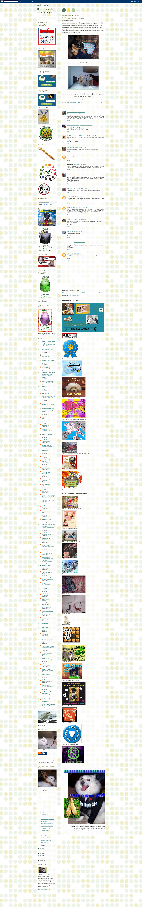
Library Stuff (44, 835)
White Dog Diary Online (48, 349)
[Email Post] (102, 102)
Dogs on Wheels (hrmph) (47, 382)
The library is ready (45, 828)
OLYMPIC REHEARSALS (47, 579)
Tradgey (43, 649)
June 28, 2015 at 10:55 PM (90, 135)
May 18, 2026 (45, 351)
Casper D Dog (45, 545)
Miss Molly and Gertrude (48, 679)
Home (83, 292)
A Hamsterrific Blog (47, 653)
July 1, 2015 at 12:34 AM (81, 207)
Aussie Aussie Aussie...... (47, 681)
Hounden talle (44, 821)
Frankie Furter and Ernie (73, 125)
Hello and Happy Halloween (48, 694)
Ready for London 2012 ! (47, 561)
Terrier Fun (44, 386)
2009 (41, 860)
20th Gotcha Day (45, 425)
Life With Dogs (45, 658)
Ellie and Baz (45, 623)
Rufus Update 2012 (46, 584)
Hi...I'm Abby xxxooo (47, 639)
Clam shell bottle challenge (48, 446)
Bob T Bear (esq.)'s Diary (48, 489)
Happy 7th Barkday (46, 468)
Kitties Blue (70, 112)
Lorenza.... (44, 435)
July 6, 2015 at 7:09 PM (80, 219)
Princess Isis (45, 450)
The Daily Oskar (46, 565)
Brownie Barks (45, 701)
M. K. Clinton (70, 188)
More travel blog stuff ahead (48, 462)
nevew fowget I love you (47, 430)
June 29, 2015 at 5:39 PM (85, 174)
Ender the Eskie (46, 593)
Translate (50, 204)
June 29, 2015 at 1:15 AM (80, 147)
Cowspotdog (70, 156)
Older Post (101, 292)
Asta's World (45, 429)
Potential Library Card (46, 833)
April (42, 845)
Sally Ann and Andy (44, 874)
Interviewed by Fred (46, 441)
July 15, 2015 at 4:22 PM (79, 242)
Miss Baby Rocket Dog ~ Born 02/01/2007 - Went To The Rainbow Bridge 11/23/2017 (48, 397)
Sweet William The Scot (73, 174)
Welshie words (44, 842)
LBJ (68, 231)
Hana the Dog (45, 685)
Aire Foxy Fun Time (47, 698)
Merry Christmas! (45, 451)
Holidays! (44, 600)
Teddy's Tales (45, 466)
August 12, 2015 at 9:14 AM (74, 253)
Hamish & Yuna (45, 599)
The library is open (45, 830)
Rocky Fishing (45, 635)
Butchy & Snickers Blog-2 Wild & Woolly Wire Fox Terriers (48, 706)
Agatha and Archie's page (48, 495)
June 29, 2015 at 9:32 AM (80, 156)
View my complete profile (44, 889)
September (43, 814)
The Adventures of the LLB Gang (75, 135)
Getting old (44, 363)
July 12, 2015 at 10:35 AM (76, 231)
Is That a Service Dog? (47, 659)
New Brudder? (45, 507)
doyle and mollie (46, 484)
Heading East (45, 619)
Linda (68, 196)
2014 (41, 848)
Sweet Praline (45, 423)
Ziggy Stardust (70, 219)
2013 (41, 851)
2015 (41, 812)
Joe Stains (44, 588)
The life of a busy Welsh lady (47, 819)
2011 (41, 855)
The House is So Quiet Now (48, 368)
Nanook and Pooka (46, 519)
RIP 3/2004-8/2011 (46, 614)
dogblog (44, 505)
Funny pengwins (45, 491)
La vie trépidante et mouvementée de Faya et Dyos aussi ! (48, 559)
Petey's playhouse (46, 532)
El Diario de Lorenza (47, 434)
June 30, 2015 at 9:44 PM (76, 196)
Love (43, 520)
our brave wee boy (46, 485)
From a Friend (45, 480)
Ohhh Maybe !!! (45, 419)
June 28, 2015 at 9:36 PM (86, 125)
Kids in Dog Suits (46, 674)
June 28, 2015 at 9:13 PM (79, 112)
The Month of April (46, 665)
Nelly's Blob (45, 634)
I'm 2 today (44, 654)
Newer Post (65, 292)
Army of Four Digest (47, 355)
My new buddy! (45, 595)
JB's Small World (46, 367)
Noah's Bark (45, 627)
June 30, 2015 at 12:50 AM (80, 188)
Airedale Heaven (46, 455)
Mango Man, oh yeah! (46, 534)
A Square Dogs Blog (47, 577)
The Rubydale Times (47, 445)
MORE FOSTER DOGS (47, 553)
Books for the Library (46, 837)
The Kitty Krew (45, 604)
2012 (41, 853)
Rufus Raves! (45, 583)
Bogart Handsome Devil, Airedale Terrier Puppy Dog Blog (48, 410)
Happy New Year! (45, 356)
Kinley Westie (70, 147)
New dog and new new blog (48, 670)
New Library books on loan (47, 823)
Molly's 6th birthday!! (46, 541)
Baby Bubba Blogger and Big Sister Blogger (46, 8)
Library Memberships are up (47, 826)
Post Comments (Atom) (74, 295)
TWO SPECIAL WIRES (47, 381)
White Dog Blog (71, 207)
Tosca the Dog (45, 618)
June (42, 817)
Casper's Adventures (47, 551)
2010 (41, 858)
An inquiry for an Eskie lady (47, 840)
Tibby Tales (44, 663)
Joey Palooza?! (45, 589)
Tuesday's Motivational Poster (48, 412)
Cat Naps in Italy (46, 479)
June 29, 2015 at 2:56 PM (80, 164)
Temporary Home (45, 475)
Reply (68, 120)
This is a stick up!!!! (46, 675)
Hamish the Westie (46, 669)
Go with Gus (45, 439)
